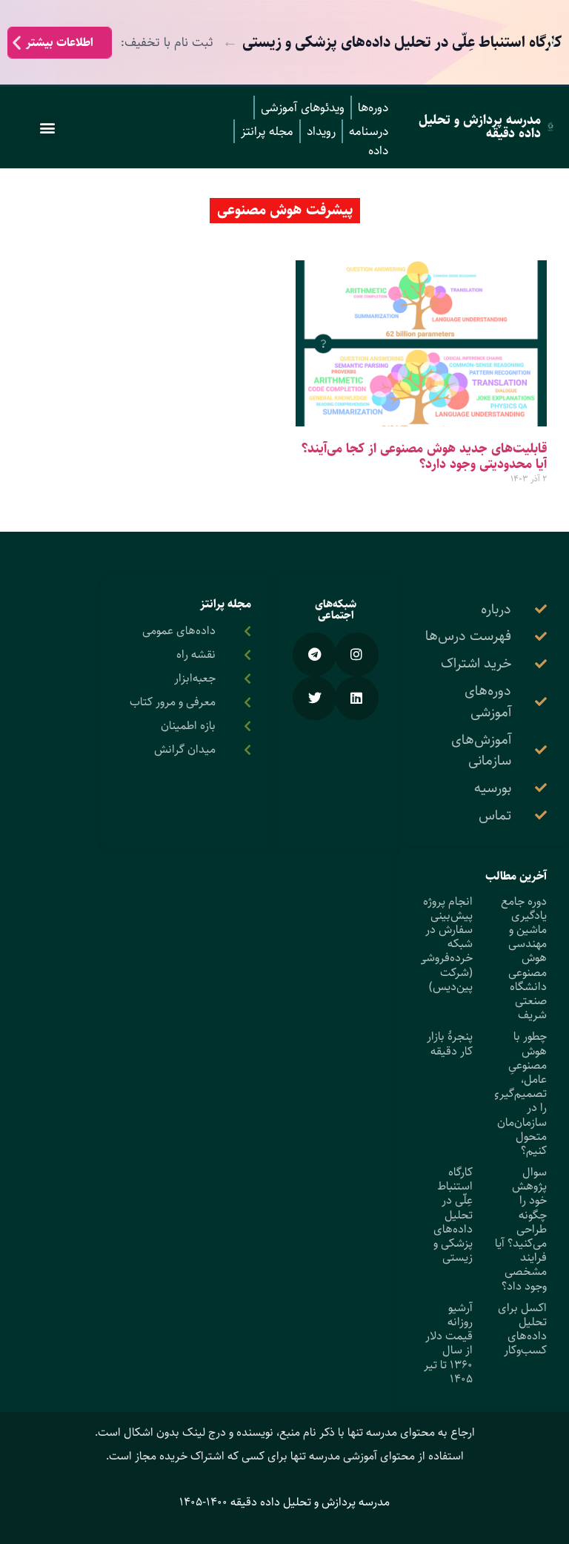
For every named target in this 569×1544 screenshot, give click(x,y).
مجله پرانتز (267, 131)
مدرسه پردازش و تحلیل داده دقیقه (480, 127)
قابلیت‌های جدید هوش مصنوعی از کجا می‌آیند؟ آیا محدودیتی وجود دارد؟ (424, 456)
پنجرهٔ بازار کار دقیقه (450, 1043)
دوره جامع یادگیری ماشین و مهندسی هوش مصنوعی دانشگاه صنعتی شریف (524, 958)
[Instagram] (357, 654)
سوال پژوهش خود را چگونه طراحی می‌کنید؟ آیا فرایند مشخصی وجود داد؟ (521, 1229)
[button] (552, 42)
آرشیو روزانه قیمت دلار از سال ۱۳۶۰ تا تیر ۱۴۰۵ (448, 1343)
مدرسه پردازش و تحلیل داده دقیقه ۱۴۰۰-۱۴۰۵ (284, 1502)
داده (378, 150)
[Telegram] (314, 654)
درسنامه (368, 131)
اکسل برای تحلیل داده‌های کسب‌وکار (522, 1329)
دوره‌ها (373, 107)
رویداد (321, 131)
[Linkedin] (357, 698)
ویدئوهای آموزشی (303, 107)
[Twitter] (314, 698)
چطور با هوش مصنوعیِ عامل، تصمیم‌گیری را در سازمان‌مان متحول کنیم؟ (518, 1093)
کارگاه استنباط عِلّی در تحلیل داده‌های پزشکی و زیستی (453, 1215)
